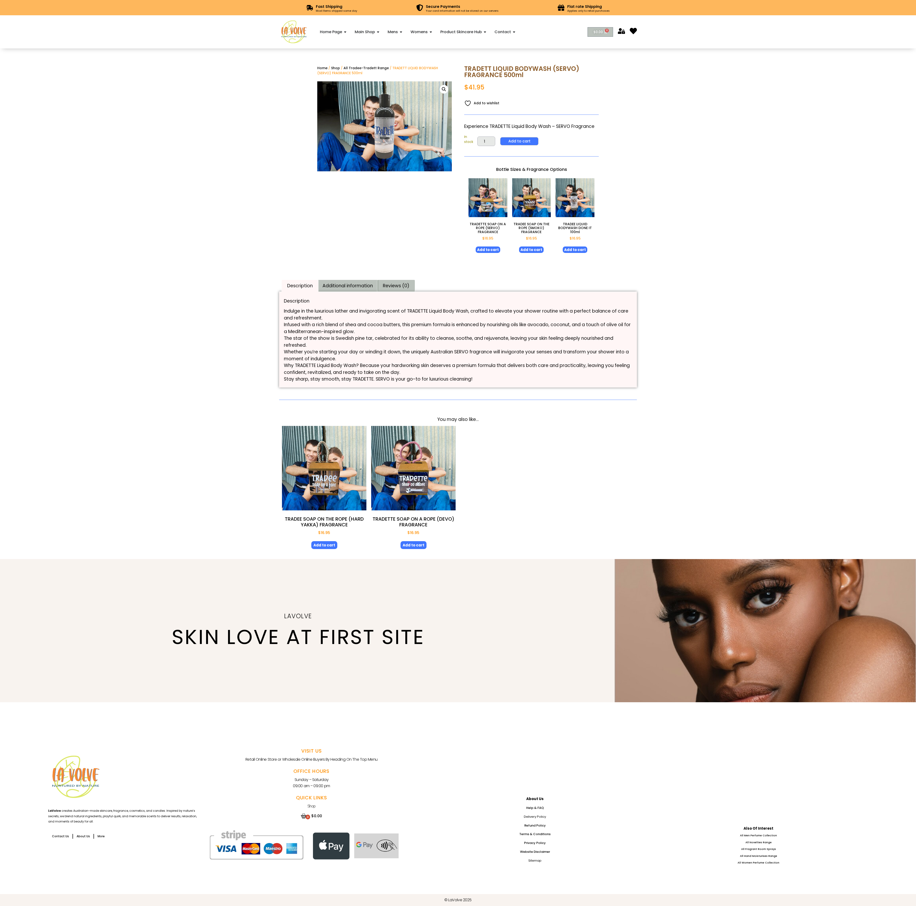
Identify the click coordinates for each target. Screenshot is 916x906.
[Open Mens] (401, 32)
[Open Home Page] (345, 32)
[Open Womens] (431, 32)
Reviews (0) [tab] (396, 286)
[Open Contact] (514, 32)
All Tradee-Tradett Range (366, 68)
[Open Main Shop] (378, 32)
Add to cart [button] (488, 249)
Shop (335, 68)
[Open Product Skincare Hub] (485, 32)
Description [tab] (300, 286)
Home (322, 68)
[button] (444, 89)
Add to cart (519, 141)
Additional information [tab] (348, 286)
